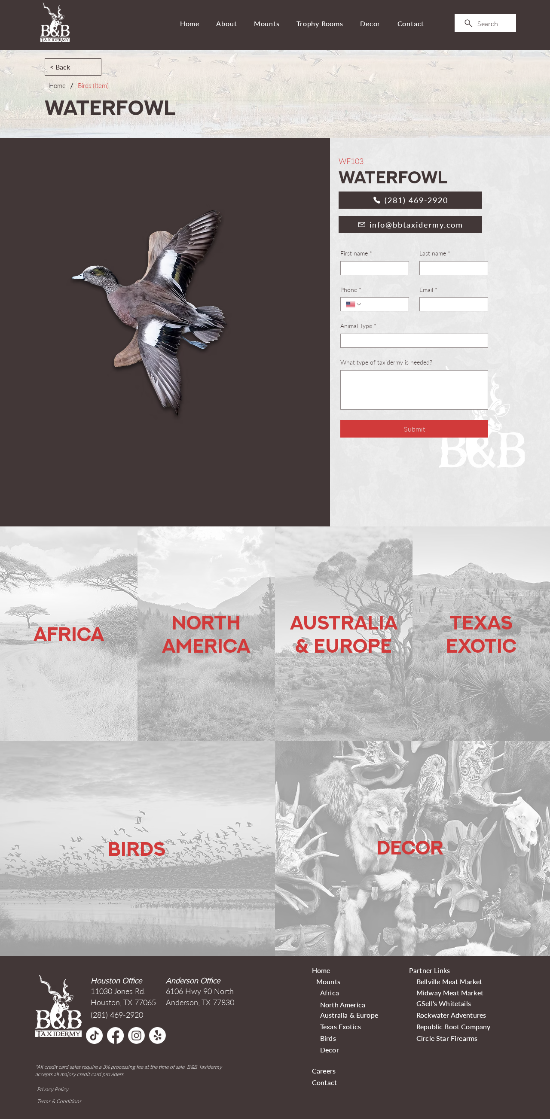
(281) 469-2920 (117, 1014)
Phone (350, 289)
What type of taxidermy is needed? (386, 362)
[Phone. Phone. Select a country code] (354, 304)
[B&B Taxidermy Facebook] (115, 1035)
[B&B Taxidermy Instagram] (136, 1035)
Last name (434, 253)
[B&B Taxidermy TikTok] (94, 1035)
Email (428, 289)
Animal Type (358, 325)
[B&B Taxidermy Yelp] (157, 1035)
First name (356, 253)
